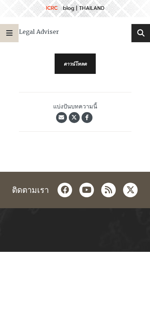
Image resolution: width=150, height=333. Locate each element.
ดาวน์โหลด (75, 63)
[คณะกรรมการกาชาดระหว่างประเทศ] (75, 8)
